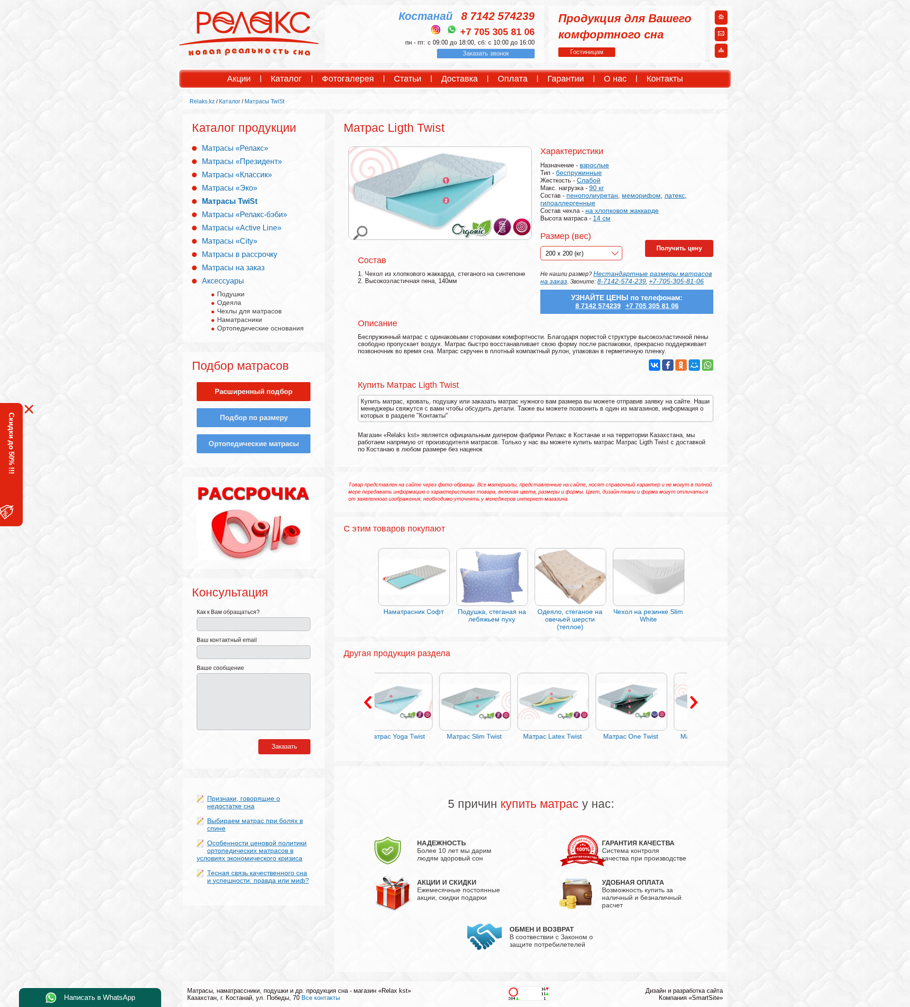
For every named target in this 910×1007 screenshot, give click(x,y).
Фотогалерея (348, 78)
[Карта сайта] (721, 51)
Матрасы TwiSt (229, 201)
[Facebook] (667, 365)
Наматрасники (239, 319)
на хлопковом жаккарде (622, 210)
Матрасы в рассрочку (239, 254)
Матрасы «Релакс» (235, 148)
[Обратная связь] (721, 34)
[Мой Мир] (694, 365)
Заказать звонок (486, 53)
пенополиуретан (592, 195)
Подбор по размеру (254, 417)
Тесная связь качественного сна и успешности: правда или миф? (258, 876)
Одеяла (229, 302)
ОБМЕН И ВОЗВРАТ (542, 929)
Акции (239, 78)
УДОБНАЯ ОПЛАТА (633, 882)
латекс (674, 195)
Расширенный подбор (253, 391)
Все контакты (320, 997)
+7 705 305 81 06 (497, 32)
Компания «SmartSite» (691, 997)
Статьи (407, 78)
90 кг (596, 188)
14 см (601, 218)
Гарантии (565, 78)
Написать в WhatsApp (99, 997)
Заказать (284, 746)
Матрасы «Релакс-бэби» (244, 215)
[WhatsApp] (707, 365)
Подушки (231, 294)
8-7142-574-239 (621, 281)
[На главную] (721, 18)
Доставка (459, 78)
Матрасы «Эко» (229, 188)
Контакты (664, 78)
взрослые (594, 165)
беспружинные (579, 172)
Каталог (286, 78)
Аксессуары (223, 281)
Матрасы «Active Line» (242, 228)
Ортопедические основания (260, 328)
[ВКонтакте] (654, 365)
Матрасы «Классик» (237, 175)
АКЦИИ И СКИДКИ (446, 882)
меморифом (641, 195)
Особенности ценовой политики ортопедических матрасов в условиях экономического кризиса (252, 850)
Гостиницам (586, 51)
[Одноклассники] (681, 365)
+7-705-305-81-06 (676, 281)
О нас (615, 78)
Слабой (589, 180)
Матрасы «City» (229, 241)
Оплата (513, 78)
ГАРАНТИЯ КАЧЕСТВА (638, 843)
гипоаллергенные (567, 203)
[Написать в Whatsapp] (451, 29)
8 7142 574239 (498, 16)
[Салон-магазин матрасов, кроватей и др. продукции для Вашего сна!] (249, 55)
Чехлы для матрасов (249, 311)
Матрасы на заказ (233, 268)
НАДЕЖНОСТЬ (441, 843)
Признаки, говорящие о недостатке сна (243, 802)
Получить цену (679, 248)
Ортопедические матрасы (254, 443)
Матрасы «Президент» (242, 161)
